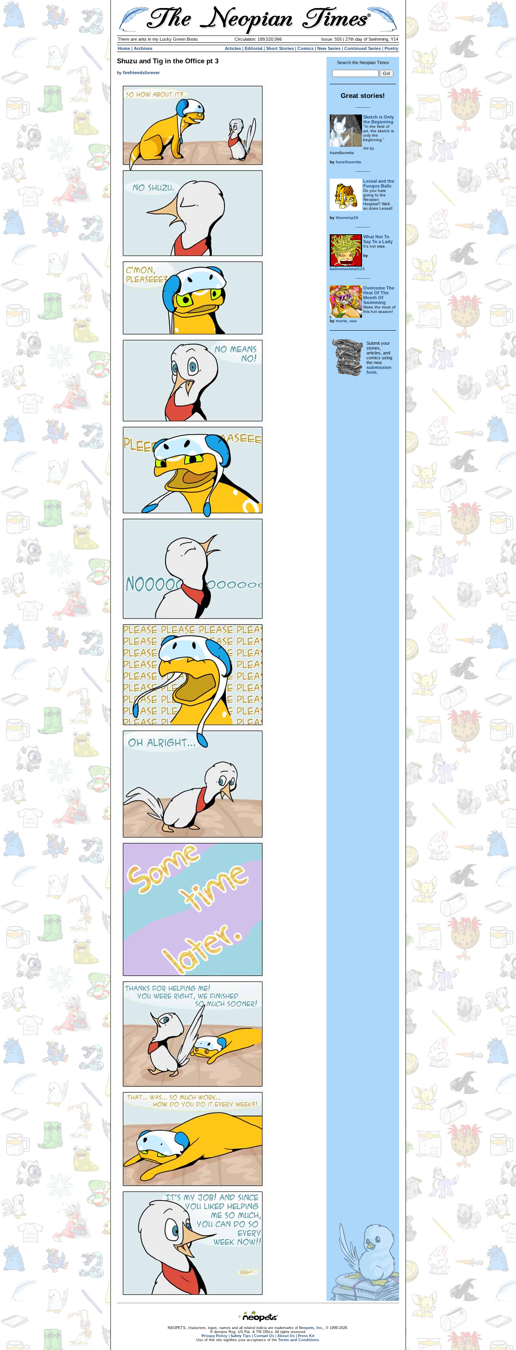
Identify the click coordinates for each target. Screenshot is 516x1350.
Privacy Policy (214, 1336)
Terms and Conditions (298, 1340)
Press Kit (306, 1336)
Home (124, 48)
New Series (329, 48)
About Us (286, 1336)
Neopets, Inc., (312, 1328)
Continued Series (362, 48)
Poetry (391, 48)
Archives (143, 48)
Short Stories (280, 48)
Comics (306, 48)
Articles (233, 48)
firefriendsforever (141, 72)
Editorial (253, 48)
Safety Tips (241, 1336)
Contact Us (264, 1336)
